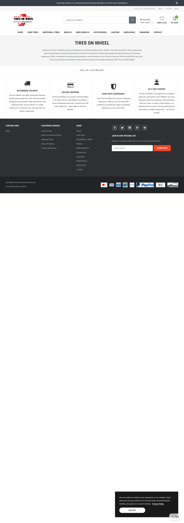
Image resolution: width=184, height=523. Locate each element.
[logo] (21, 20)
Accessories (100, 32)
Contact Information (48, 148)
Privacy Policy (46, 131)
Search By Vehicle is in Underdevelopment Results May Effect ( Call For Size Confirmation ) (92, 3)
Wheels (68, 32)
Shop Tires (32, 32)
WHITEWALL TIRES (51, 32)
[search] (132, 20)
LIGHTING (115, 32)
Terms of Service (47, 144)
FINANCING (144, 32)
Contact (169, 9)
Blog (176, 9)
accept (132, 510)
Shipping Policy (47, 139)
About (160, 9)
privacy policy (158, 504)
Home (20, 32)
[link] (115, 128)
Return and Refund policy (51, 135)
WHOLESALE (129, 32)
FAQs (8, 131)
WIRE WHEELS (82, 32)
